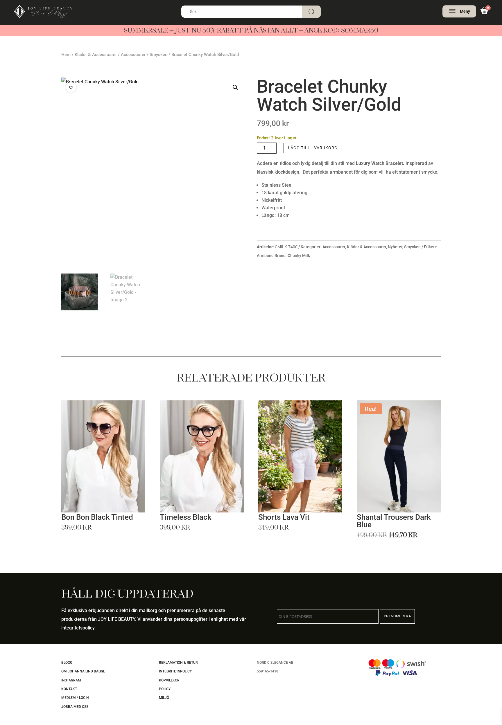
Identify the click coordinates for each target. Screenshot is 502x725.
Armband (265, 255)
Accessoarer (133, 54)
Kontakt (69, 689)
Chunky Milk (299, 255)
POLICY (165, 689)
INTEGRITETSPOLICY (175, 671)
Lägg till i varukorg (313, 147)
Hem (66, 54)
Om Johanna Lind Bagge (83, 671)
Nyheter (395, 246)
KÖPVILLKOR (169, 680)
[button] (235, 87)
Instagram (71, 680)
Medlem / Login (75, 698)
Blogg (66, 663)
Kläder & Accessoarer (96, 54)
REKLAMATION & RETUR (178, 663)
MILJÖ (164, 698)
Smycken (158, 54)
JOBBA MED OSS (74, 707)
